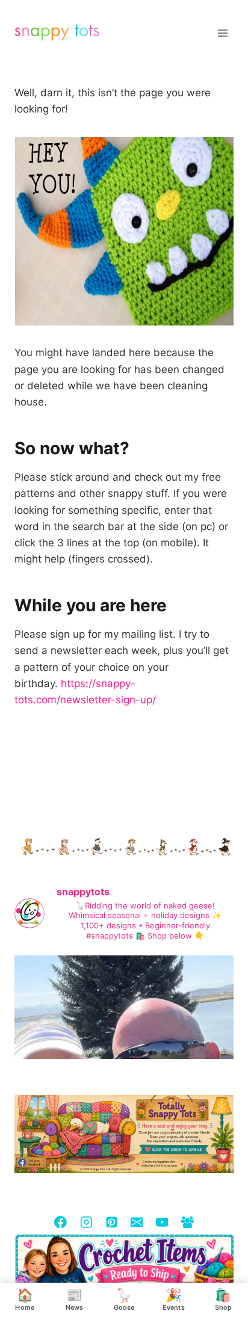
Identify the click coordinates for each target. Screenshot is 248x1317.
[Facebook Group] (187, 1221)
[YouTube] (161, 1221)
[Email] (136, 1221)
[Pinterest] (111, 1221)
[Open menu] (222, 32)
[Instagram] (85, 1221)
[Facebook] (60, 1221)
